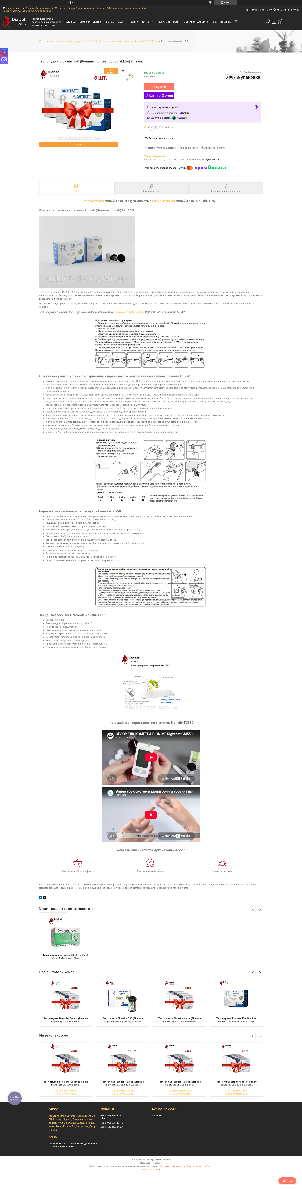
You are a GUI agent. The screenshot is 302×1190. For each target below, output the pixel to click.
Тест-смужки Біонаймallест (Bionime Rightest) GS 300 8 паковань (179, 1020)
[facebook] (40, 898)
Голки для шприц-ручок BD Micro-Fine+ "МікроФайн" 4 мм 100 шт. (65, 956)
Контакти (147, 21)
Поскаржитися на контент (172, 1166)
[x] (44, 898)
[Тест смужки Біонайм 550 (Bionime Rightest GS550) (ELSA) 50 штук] (236, 997)
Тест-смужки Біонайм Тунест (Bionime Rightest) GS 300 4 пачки (66, 1020)
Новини (133, 21)
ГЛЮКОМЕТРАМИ (163, 201)
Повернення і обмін (168, 21)
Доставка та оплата (196, 21)
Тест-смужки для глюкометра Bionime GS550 (73, 41)
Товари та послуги (89, 21)
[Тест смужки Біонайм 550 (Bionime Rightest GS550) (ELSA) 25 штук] (122, 997)
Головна (69, 21)
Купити (161, 87)
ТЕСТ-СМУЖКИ (94, 201)
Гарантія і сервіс (221, 21)
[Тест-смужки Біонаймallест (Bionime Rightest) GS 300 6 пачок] (179, 1060)
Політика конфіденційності (199, 1166)
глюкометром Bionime (130, 312)
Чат (290, 1181)
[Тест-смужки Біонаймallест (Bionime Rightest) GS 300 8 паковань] (179, 997)
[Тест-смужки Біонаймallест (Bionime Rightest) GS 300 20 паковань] (122, 1060)
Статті (121, 21)
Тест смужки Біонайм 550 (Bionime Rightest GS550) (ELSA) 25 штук (122, 1020)
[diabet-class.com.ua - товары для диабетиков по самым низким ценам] (17, 22)
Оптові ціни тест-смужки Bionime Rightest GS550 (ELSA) (128, 41)
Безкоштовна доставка (161, 138)
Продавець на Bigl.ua (151, 1162)
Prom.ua (168, 1159)
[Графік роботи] (274, 21)
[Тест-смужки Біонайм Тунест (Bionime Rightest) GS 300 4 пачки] (65, 997)
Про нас (109, 21)
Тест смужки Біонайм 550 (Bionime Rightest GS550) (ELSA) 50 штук (236, 1020)
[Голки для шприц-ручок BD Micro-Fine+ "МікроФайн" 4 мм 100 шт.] (65, 934)
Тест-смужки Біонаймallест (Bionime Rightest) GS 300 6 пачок (179, 1083)
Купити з (155, 95)
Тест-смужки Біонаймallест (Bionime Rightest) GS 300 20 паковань (122, 1083)
